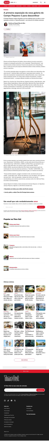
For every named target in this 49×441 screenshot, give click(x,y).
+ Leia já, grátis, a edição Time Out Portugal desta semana (19, 192)
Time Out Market (29, 410)
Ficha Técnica (7, 408)
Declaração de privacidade (9, 417)
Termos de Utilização (24, 210)
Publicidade (28, 408)
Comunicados (7, 410)
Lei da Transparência (8, 424)
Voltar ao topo (26, 371)
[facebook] (11, 400)
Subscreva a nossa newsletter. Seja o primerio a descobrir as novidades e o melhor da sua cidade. (23, 203)
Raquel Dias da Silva (19, 23)
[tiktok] (8, 400)
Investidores (6, 413)
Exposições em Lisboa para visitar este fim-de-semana (18, 189)
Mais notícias (24, 360)
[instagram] (5, 400)
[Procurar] (41, 2)
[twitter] (15, 400)
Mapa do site (6, 431)
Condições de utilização (9, 422)
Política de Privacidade (33, 210)
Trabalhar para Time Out (9, 415)
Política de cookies (8, 419)
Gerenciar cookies (7, 426)
